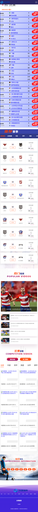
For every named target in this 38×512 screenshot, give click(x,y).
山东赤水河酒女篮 (16, 108)
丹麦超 (2, 15)
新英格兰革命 (15, 59)
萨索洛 (13, 44)
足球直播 (9, 136)
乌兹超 (2, 125)
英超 (30, 136)
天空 (12, 71)
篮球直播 (3, 136)
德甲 (35, 365)
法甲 (29, 365)
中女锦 (2, 90)
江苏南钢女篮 (15, 120)
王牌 (12, 67)
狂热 (12, 73)
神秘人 (13, 79)
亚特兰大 (14, 42)
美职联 (2, 61)
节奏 (12, 65)
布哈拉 (13, 125)
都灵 (12, 36)
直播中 (35, 89)
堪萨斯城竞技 (15, 85)
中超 (16, 136)
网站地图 (12, 508)
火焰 (12, 76)
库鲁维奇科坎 (15, 123)
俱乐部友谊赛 (31, 142)
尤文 (12, 21)
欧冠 (29, 469)
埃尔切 (13, 47)
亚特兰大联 (14, 82)
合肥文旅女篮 (15, 91)
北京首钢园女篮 (16, 88)
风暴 (12, 56)
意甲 (1, 21)
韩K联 (34, 469)
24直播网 (19, 504)
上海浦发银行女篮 (16, 96)
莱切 (12, 27)
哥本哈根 (14, 15)
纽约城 (13, 62)
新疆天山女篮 (15, 114)
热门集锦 (25, 359)
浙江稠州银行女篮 (17, 94)
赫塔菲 (13, 30)
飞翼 (12, 53)
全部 (2, 365)
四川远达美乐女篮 (17, 117)
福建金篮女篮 (15, 111)
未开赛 (35, 95)
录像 (34, 14)
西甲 (1, 32)
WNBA (2, 55)
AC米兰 (13, 38)
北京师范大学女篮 (17, 105)
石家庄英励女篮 (16, 100)
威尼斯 (13, 24)
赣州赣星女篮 (15, 102)
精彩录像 (12, 359)
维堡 (12, 13)
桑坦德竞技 (14, 33)
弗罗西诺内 (14, 18)
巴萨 (12, 50)
